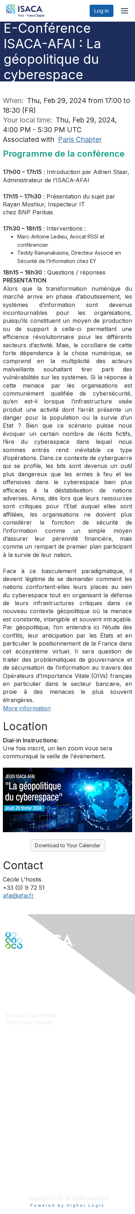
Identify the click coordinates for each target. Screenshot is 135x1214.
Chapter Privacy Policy (32, 1180)
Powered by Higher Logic (67, 1205)
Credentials (18, 1089)
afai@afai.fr (18, 895)
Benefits (15, 1082)
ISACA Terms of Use (29, 1162)
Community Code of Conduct (39, 1148)
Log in (101, 11)
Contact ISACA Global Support (41, 1100)
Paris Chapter (80, 139)
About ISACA (20, 1141)
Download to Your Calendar (67, 845)
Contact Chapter (24, 1033)
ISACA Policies (22, 1155)
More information (27, 708)
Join (10, 1075)
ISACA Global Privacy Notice (38, 1169)
